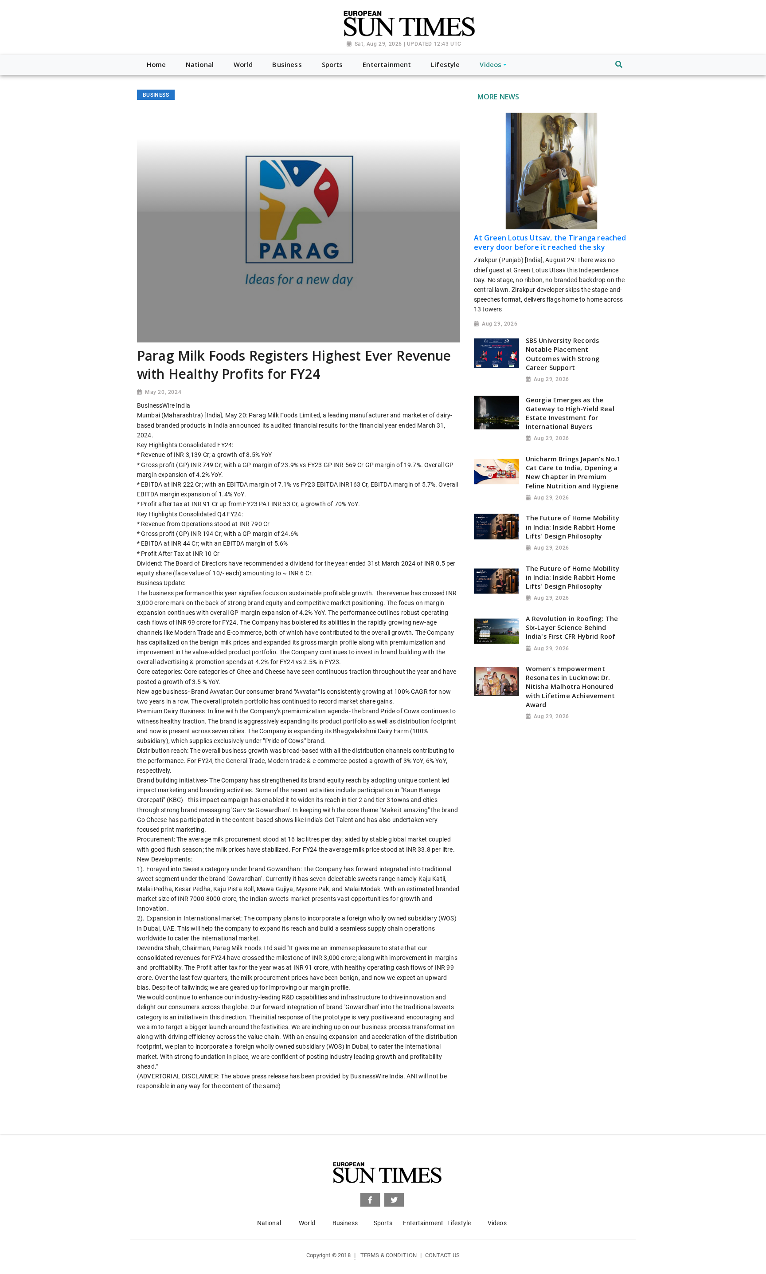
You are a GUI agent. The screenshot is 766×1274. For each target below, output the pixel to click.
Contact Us (442, 1255)
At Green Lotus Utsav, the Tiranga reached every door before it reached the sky (550, 242)
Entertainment (423, 1223)
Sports (383, 1223)
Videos (497, 1223)
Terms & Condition (388, 1255)
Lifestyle (459, 1223)
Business (345, 1223)
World (307, 1223)
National (269, 1223)
